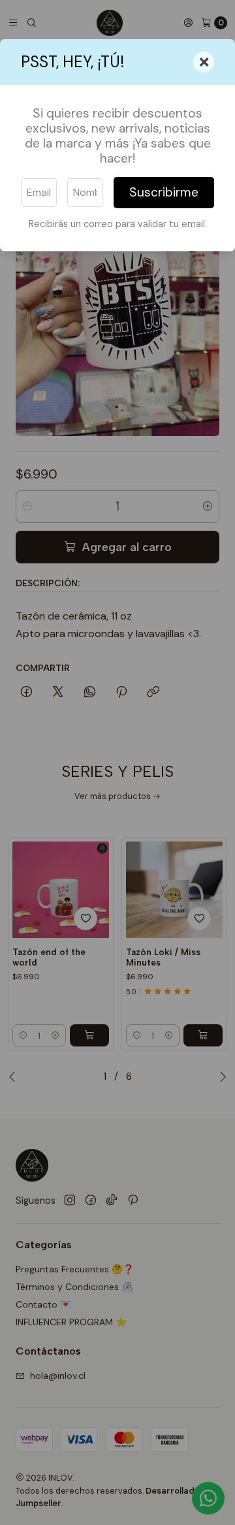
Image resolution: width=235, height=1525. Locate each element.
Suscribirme (163, 192)
